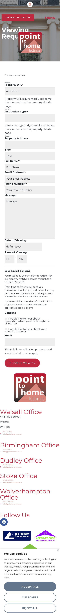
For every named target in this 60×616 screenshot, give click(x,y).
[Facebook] (30, 4)
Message (10, 195)
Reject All (30, 608)
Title (8, 150)
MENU (50, 18)
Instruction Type (16, 111)
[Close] (58, 550)
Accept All (30, 586)
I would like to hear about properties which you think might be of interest (27, 321)
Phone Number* (16, 184)
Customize (30, 597)
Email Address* (15, 172)
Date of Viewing (16, 240)
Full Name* (12, 161)
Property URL (14, 85)
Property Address (17, 138)
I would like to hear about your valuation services (26, 330)
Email (8, 335)
